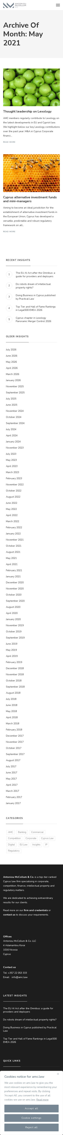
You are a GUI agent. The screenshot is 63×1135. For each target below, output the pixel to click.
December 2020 (15, 582)
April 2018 (12, 717)
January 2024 (13, 441)
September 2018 (15, 686)
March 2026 (12, 374)
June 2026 (11, 355)
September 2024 (15, 423)
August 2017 (13, 760)
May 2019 (11, 650)
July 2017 (11, 766)
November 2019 (15, 625)
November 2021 (15, 539)
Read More (9, 142)
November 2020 (15, 588)
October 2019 (13, 631)
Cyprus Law (47, 838)
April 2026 (12, 368)
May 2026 (11, 362)
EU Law (23, 844)
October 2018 (13, 680)
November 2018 (15, 674)
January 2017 (13, 803)
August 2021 (13, 552)
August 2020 (13, 607)
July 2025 (11, 398)
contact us (9, 914)
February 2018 (14, 729)
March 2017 (12, 791)
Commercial (37, 832)
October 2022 (13, 490)
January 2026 (13, 380)
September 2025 (15, 392)
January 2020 (13, 619)
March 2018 (12, 723)
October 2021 (13, 546)
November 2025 (15, 386)
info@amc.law (20, 977)
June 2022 (11, 503)
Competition (14, 838)
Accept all (31, 1108)
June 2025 (11, 404)
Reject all (31, 1127)
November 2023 (15, 447)
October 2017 (13, 748)
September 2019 (15, 637)
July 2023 (11, 454)
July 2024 (11, 429)
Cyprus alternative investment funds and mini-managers (30, 199)
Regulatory (14, 850)
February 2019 (14, 662)
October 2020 (13, 594)
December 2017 (15, 735)
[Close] (59, 1074)
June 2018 (11, 705)
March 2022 (12, 521)
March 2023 (12, 472)
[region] (31, 1103)
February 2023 (14, 478)
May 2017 (11, 778)
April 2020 (12, 613)
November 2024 (15, 411)
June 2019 (11, 643)
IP (46, 844)
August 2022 (13, 496)
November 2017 (15, 742)
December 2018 (15, 668)
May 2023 (11, 460)
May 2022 (11, 509)
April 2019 (12, 656)
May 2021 (11, 558)
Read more (42, 1099)
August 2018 (13, 693)
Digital (11, 844)
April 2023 (12, 466)
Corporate (31, 838)
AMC (10, 832)
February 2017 (14, 797)
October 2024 (13, 417)
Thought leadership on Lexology (27, 111)
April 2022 (12, 515)
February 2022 (14, 527)
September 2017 (15, 754)
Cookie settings (31, 1118)
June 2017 (11, 772)
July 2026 (11, 349)
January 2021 (13, 576)
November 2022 (15, 484)
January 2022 (13, 533)
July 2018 (11, 699)
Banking (22, 832)
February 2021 (14, 570)
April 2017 (12, 785)
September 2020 (15, 601)
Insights (36, 844)
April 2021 (12, 564)
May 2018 (11, 711)
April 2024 (12, 435)
